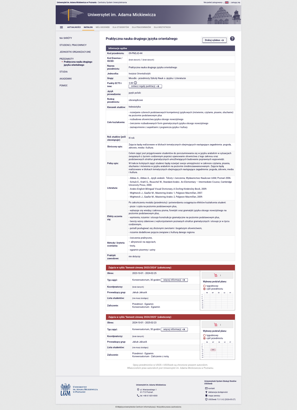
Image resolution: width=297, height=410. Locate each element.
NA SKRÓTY (66, 38)
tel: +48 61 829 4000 (148, 396)
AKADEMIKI (66, 78)
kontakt (211, 388)
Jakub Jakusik (139, 292)
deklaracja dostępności (218, 392)
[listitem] (74, 27)
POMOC (64, 85)
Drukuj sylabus (212, 40)
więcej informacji (172, 279)
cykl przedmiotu (214, 288)
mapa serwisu (214, 396)
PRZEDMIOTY (67, 58)
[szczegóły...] (220, 275)
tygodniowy (212, 285)
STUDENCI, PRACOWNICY (73, 45)
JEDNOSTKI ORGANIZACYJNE (75, 52)
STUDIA (64, 71)
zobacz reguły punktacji (143, 86)
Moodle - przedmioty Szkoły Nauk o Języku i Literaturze (157, 78)
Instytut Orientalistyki (140, 73)
